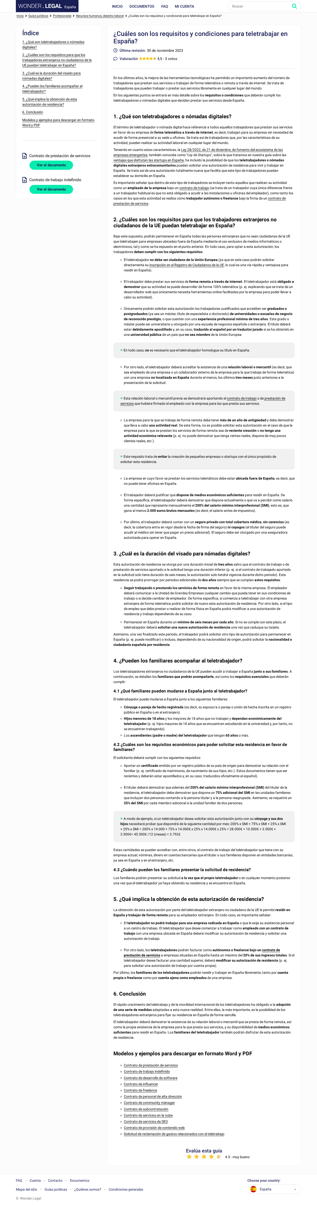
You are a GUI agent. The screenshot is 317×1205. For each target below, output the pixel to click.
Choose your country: (264, 1180)
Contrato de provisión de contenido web (154, 1128)
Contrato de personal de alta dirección (153, 1096)
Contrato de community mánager (149, 1103)
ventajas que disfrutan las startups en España (148, 160)
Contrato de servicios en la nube (148, 1115)
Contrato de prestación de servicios (151, 1065)
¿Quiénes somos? (87, 1189)
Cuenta (35, 1180)
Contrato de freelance (140, 1090)
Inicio (117, 6)
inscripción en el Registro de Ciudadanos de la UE (186, 265)
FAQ (164, 6)
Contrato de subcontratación (146, 1109)
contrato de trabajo (194, 188)
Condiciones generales (126, 1189)
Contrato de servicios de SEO (146, 1121)
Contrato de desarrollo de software (150, 1078)
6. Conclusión (32, 112)
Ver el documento (51, 165)
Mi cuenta (184, 6)
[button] (295, 1189)
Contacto (55, 1180)
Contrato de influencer (141, 1084)
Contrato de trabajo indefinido (147, 1071)
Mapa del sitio (26, 1189)
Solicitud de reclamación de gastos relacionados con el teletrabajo (174, 1134)
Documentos (142, 6)
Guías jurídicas (56, 1189)
